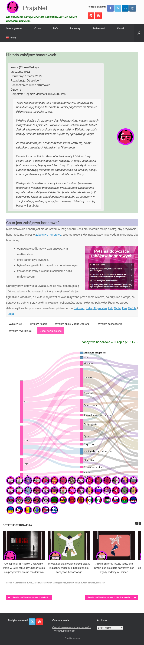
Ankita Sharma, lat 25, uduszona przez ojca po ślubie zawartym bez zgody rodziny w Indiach (114, 568)
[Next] (140, 523)
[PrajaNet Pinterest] (91, 15)
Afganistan (100, 308)
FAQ (55, 28)
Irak (110, 308)
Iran (124, 308)
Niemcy (70, 582)
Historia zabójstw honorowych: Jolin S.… (29, 597)
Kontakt (121, 28)
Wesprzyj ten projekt (64, 630)
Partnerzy (75, 28)
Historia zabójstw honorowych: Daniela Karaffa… (111, 597)
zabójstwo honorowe (48, 234)
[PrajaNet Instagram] (132, 8)
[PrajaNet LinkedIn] (125, 8)
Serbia (132, 308)
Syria (117, 308)
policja (77, 582)
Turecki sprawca (88, 582)
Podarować (99, 28)
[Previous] (136, 523)
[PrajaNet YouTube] (98, 15)
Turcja (10, 314)
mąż (64, 582)
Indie (89, 308)
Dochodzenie (20, 582)
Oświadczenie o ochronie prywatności (71, 627)
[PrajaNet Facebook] (110, 8)
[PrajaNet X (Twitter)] (117, 8)
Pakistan (79, 308)
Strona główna (14, 28)
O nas (37, 28)
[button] (139, 33)
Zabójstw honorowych (42, 582)
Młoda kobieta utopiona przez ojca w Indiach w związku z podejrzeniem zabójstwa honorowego (69, 568)
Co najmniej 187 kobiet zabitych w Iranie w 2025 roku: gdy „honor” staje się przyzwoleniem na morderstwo (24, 568)
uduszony (100, 582)
